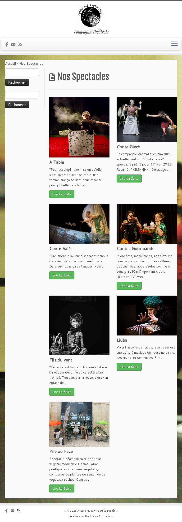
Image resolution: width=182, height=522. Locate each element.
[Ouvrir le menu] (174, 44)
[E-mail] (14, 44)
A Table (56, 162)
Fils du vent (60, 360)
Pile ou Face (61, 451)
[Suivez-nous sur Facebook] (8, 44)
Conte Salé (60, 248)
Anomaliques (85, 511)
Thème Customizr (100, 516)
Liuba (122, 340)
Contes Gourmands (135, 248)
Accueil (10, 63)
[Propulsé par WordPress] (113, 509)
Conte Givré (128, 147)
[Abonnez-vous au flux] (21, 44)
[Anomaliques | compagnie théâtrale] (91, 15)
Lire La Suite (61, 194)
